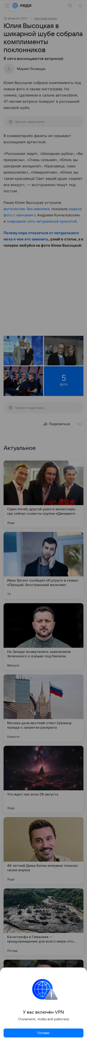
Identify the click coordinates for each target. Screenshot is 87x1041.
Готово (43, 1033)
